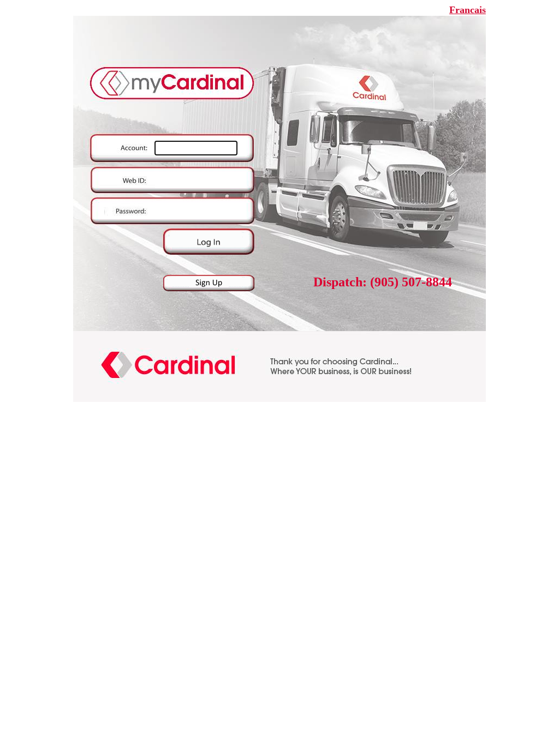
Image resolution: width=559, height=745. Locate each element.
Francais (467, 9)
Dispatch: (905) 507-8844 (382, 282)
